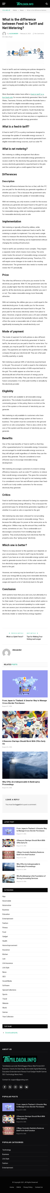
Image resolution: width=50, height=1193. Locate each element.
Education (6, 914)
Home (12, 1187)
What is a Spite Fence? (14, 637)
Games (5, 1012)
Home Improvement (9, 945)
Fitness (5, 928)
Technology (6, 1150)
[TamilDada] (25, 4)
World (4, 1008)
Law (3, 959)
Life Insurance (7, 963)
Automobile (6, 901)
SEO (4, 977)
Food (4, 932)
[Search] (46, 3)
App (3, 896)
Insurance (6, 950)
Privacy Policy (27, 1187)
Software (5, 985)
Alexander (13, 33)
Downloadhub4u (11, 1033)
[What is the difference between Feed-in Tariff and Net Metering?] (25, 52)
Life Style (5, 968)
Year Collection (7, 1017)
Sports (4, 994)
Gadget (5, 936)
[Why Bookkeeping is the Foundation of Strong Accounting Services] (8, 879)
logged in (18, 804)
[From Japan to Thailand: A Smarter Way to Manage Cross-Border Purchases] (25, 683)
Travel (4, 999)
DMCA (19, 1187)
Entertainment (7, 919)
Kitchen (5, 954)
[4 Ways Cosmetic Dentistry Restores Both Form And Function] (8, 855)
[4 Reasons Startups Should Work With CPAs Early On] (25, 724)
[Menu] (3, 3)
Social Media (7, 981)
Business (5, 910)
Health (4, 941)
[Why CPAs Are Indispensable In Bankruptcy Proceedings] (25, 765)
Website (5, 1003)
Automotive (6, 905)
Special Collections (9, 990)
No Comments (39, 33)
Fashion (5, 923)
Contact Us (39, 1187)
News (4, 972)
